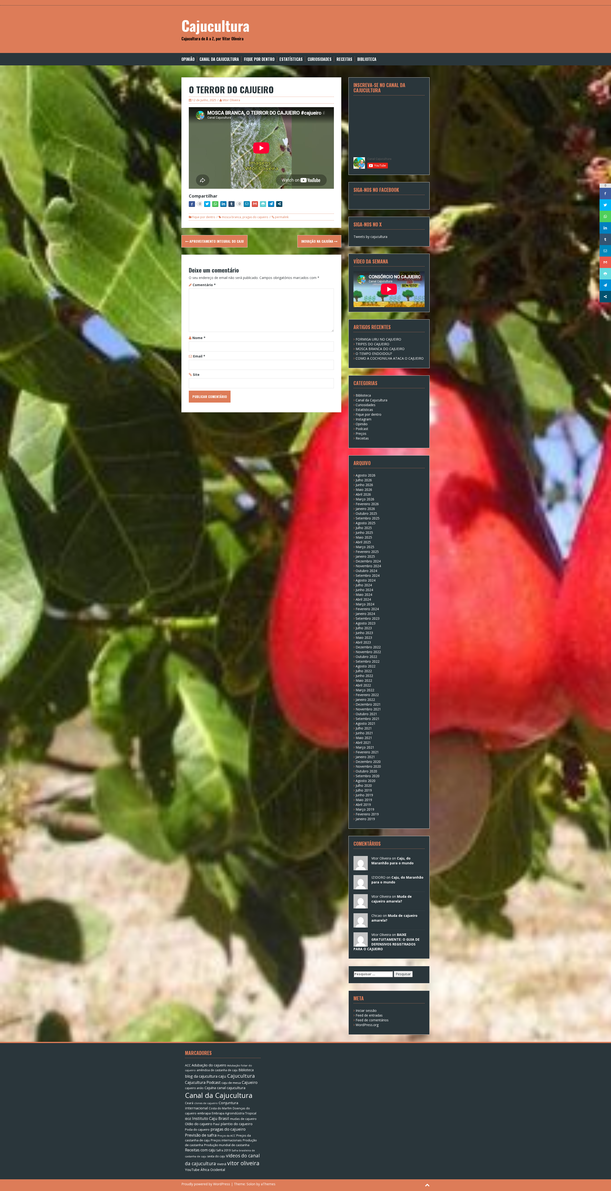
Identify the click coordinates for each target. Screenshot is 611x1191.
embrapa (204, 1113)
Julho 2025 (364, 527)
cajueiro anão (194, 1088)
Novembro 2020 (368, 766)
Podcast (362, 428)
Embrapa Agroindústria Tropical (234, 1113)
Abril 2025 (363, 542)
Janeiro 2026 (365, 508)
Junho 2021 (364, 733)
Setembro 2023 (367, 618)
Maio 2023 (364, 637)
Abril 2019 (363, 804)
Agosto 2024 (365, 580)
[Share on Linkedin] (223, 203)
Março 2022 (365, 690)
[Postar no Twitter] (207, 203)
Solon (251, 1184)
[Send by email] (247, 203)
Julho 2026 (364, 480)
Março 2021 (365, 747)
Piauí (216, 1124)
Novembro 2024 (368, 566)
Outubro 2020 (366, 771)
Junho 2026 (364, 485)
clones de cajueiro (206, 1103)
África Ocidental (212, 1169)
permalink (281, 217)
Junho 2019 (364, 795)
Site (196, 374)
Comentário (204, 285)
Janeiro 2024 (365, 613)
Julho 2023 (364, 628)
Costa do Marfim (220, 1108)
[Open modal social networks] (279, 203)
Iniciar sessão (366, 1010)
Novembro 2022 (368, 652)
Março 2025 (365, 547)
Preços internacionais (226, 1140)
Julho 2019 (364, 790)
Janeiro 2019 (365, 819)
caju (222, 1076)
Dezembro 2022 (368, 647)
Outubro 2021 (366, 714)
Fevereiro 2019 (367, 814)
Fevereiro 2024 (367, 609)
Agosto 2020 (365, 780)
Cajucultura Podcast (203, 1082)
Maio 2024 (364, 594)
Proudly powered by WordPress (205, 1184)
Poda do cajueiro (197, 1129)
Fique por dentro (259, 59)
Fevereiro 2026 (367, 504)
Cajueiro (250, 1082)
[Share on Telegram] (271, 203)
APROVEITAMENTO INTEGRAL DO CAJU (216, 241)
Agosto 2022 (365, 666)
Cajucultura (215, 25)
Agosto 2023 (365, 623)
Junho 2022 (364, 675)
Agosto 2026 (365, 475)
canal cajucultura (231, 1087)
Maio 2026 (364, 489)
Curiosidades (320, 59)
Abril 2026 (363, 494)
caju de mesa (231, 1083)
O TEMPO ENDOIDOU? (374, 353)
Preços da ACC (226, 1135)
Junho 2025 (364, 532)
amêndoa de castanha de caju (217, 1070)
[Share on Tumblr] (231, 203)
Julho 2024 (364, 585)
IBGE (188, 1119)
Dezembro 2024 (368, 561)
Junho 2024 (364, 590)
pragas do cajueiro (255, 217)
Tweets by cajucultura (370, 236)
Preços (361, 433)
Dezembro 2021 (368, 704)
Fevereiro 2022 (367, 695)
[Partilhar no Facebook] (192, 203)
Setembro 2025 (367, 518)
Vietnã (221, 1164)
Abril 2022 (363, 685)
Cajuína (210, 1088)
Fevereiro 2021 (367, 752)
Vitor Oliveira (231, 100)
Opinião (188, 59)
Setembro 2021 (367, 718)
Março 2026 (365, 499)
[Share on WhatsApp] (215, 203)
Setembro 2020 (367, 776)
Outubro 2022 (366, 656)
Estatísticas (291, 59)
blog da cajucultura (201, 1076)
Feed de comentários (372, 1020)
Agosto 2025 (365, 523)
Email (199, 356)
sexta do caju (216, 1156)
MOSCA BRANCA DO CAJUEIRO (380, 348)
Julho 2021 (364, 728)
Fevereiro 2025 (367, 551)
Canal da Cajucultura (219, 59)
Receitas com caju (200, 1150)
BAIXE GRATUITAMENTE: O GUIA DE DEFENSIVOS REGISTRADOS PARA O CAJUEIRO (386, 941)
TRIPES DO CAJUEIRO (372, 344)
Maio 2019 (364, 799)
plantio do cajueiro (237, 1123)
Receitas (344, 59)
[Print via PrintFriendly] (263, 203)
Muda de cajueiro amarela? (391, 898)
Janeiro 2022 (365, 699)
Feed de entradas (369, 1015)
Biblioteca (366, 59)
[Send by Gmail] (255, 203)
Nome (198, 338)
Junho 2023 (364, 632)
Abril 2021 (363, 742)
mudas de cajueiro (243, 1119)
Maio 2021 (364, 737)
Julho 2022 (364, 671)
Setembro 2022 (367, 661)
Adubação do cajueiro (209, 1065)
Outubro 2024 (366, 570)
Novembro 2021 (368, 709)
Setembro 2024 (367, 575)
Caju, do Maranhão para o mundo (392, 860)
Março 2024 (365, 604)
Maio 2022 (364, 680)
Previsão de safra (200, 1135)
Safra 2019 (223, 1150)
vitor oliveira (243, 1163)
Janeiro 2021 (365, 757)
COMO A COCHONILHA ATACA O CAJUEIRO (390, 358)
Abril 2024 (363, 599)
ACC (188, 1065)
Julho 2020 (364, 785)
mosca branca (231, 217)
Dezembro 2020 (368, 761)
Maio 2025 (364, 537)
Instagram (363, 419)
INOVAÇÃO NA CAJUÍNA (317, 241)
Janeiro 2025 (365, 556)
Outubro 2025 (366, 513)
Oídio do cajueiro (198, 1123)
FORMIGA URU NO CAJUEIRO (378, 339)
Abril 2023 (363, 642)
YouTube (192, 1169)
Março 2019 (365, 809)
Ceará (189, 1103)
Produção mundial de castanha (226, 1145)
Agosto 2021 (365, 723)
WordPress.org (367, 1025)
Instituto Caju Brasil (210, 1118)
